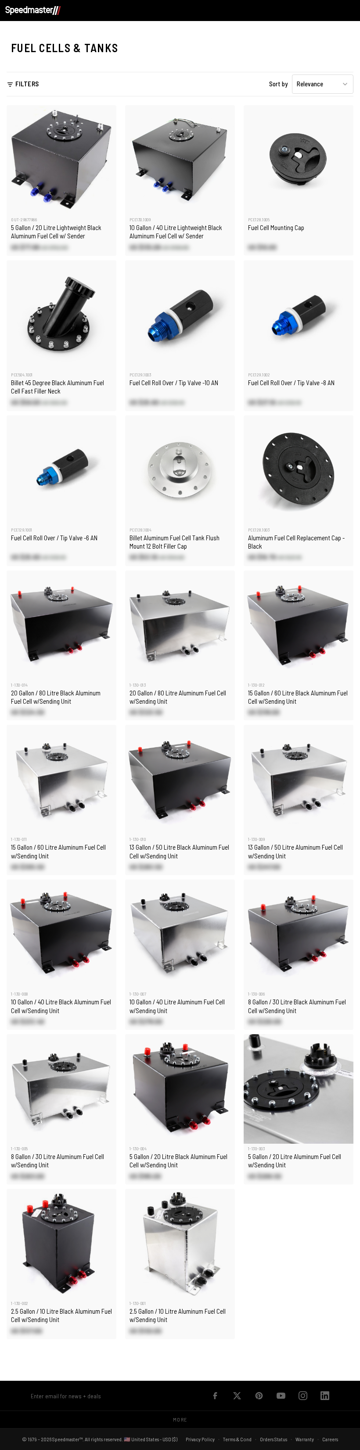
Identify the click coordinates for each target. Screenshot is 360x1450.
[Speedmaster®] (33, 10)
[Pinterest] (259, 1395)
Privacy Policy (200, 1439)
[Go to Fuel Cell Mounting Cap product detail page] (298, 160)
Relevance (310, 84)
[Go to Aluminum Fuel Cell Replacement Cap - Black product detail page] (298, 470)
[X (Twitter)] (237, 1395)
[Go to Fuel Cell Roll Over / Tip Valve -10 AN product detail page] (180, 315)
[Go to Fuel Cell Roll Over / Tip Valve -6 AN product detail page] (61, 470)
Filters (27, 84)
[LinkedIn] (324, 1395)
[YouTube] (281, 1395)
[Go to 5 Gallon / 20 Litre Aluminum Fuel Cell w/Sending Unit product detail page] (298, 1089)
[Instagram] (303, 1395)
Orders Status (273, 1439)
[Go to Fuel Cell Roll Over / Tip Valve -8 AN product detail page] (298, 315)
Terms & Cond (237, 1439)
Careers (330, 1439)
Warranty (304, 1439)
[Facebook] (215, 1395)
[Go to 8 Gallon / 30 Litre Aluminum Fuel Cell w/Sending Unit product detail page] (61, 1089)
